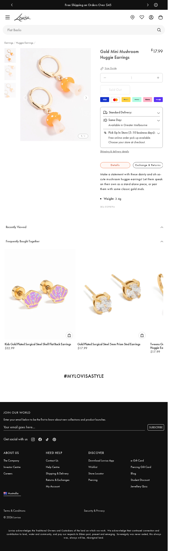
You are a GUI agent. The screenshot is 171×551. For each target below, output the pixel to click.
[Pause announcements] (155, 4)
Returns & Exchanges (57, 478)
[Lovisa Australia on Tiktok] (47, 437)
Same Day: (115, 120)
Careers (8, 471)
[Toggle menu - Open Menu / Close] (7, 17)
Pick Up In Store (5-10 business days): (131, 132)
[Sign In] (151, 17)
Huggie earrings (24, 43)
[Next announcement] (147, 5)
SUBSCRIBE (156, 425)
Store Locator (96, 471)
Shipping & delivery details (114, 151)
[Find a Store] (132, 17)
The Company (11, 458)
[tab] (115, 165)
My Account (53, 484)
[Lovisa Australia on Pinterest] (54, 437)
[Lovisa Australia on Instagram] (33, 437)
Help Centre (52, 465)
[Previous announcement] (13, 5)
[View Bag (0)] (160, 17)
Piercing (93, 478)
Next (86, 97)
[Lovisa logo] (22, 17)
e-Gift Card (137, 458)
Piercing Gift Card (141, 465)
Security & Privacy (94, 508)
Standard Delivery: (120, 112)
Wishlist (92, 465)
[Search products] (159, 30)
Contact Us (52, 458)
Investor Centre (12, 465)
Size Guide (111, 68)
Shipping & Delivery (57, 471)
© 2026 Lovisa (12, 515)
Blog (133, 471)
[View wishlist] (141, 17)
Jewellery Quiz (139, 484)
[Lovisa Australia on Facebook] (40, 437)
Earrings (9, 43)
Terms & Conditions (14, 508)
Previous (25, 97)
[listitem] (56, 94)
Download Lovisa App (101, 458)
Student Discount (140, 478)
